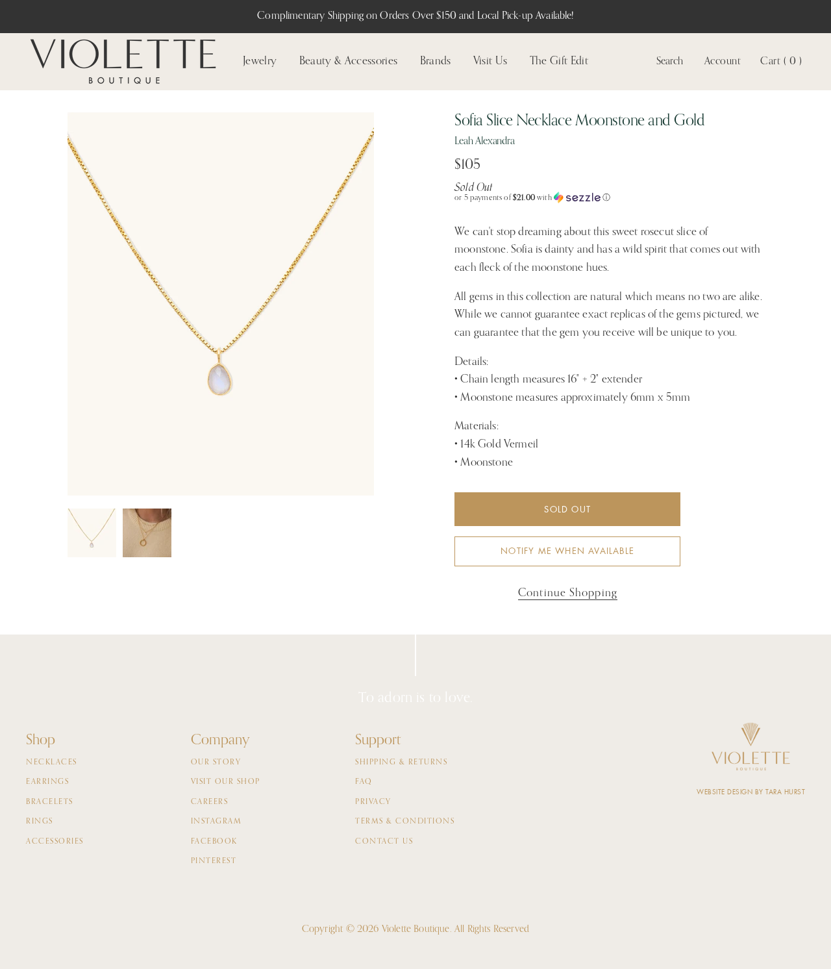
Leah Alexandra (484, 141)
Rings (39, 821)
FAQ (364, 782)
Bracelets (49, 802)
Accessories (55, 842)
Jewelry (260, 61)
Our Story (216, 762)
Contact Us (384, 842)
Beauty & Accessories (348, 61)
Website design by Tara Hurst (751, 792)
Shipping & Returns (401, 762)
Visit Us (490, 61)
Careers (210, 802)
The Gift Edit (559, 61)
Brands (435, 61)
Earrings (47, 782)
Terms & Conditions (404, 821)
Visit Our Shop (225, 782)
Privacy (373, 802)
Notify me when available (567, 551)
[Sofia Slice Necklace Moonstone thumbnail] (147, 533)
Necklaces (51, 762)
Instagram (216, 821)
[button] (608, 198)
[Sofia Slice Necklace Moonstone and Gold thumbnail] (92, 533)
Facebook (214, 842)
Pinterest (214, 861)
